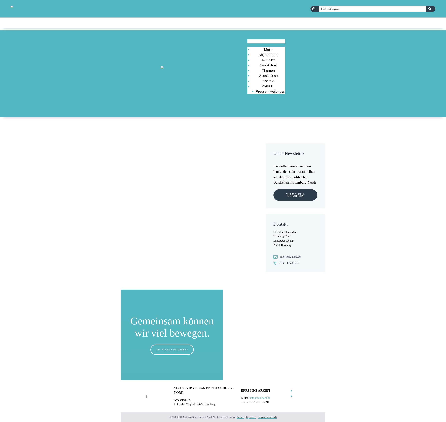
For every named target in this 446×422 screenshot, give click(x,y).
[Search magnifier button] (430, 9)
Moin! (268, 49)
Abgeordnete (268, 55)
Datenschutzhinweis (267, 417)
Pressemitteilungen (270, 91)
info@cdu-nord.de (290, 256)
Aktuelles (268, 60)
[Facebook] (424, 23)
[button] (266, 41)
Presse (267, 86)
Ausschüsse (268, 76)
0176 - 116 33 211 (289, 262)
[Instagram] (433, 23)
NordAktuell (268, 65)
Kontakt (268, 81)
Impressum (251, 417)
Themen (268, 70)
